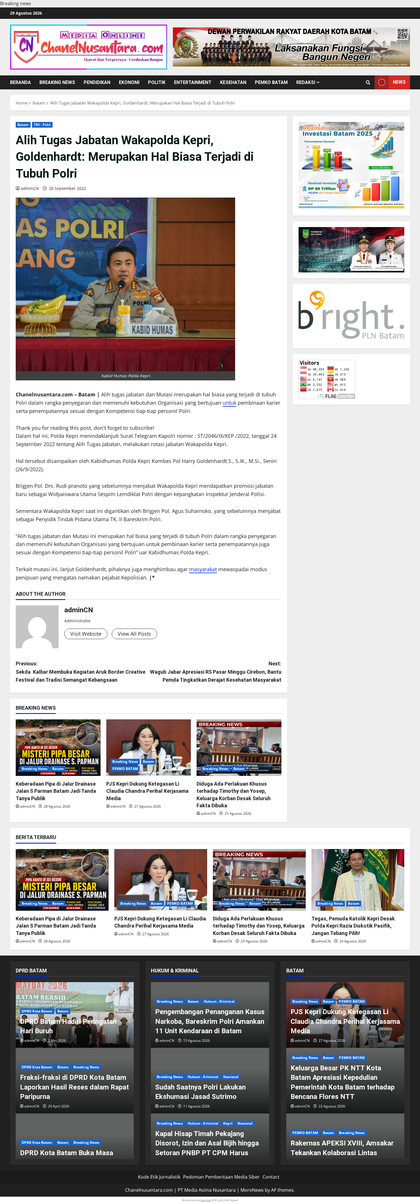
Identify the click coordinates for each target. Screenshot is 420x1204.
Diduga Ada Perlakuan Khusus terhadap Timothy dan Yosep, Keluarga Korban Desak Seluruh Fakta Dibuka (259, 926)
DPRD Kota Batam (37, 1011)
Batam (23, 124)
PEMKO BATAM (271, 82)
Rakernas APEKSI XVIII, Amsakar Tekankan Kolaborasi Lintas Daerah (342, 1152)
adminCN (30, 188)
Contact (271, 1177)
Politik (156, 82)
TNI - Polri (42, 124)
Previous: (80, 672)
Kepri (228, 1123)
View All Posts (134, 633)
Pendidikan (97, 82)
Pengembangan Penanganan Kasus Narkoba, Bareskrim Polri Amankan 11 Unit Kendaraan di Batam (210, 1021)
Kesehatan (233, 82)
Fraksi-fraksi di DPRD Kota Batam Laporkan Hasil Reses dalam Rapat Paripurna (74, 1087)
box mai (206, 1200)
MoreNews (252, 1190)
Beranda (20, 82)
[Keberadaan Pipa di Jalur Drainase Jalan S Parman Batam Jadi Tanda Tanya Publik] (58, 747)
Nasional (231, 1076)
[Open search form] (368, 82)
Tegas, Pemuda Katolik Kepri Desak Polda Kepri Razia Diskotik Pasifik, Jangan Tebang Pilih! (353, 926)
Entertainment (192, 82)
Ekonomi (129, 82)
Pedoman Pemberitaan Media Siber (221, 1177)
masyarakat (203, 569)
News (399, 82)
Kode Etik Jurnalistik (159, 1177)
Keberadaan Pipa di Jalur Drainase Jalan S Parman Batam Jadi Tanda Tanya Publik (56, 791)
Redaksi (305, 82)
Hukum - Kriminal (219, 1001)
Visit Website (85, 633)
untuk (229, 402)
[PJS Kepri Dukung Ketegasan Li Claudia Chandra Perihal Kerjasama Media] (148, 747)
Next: (215, 672)
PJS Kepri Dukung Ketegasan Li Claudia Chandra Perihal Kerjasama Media (147, 791)
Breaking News (57, 82)
